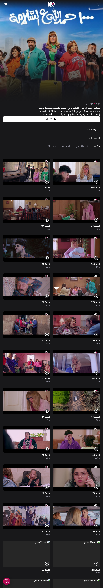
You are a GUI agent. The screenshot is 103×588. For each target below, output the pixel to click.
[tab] (97, 146)
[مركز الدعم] (6, 581)
